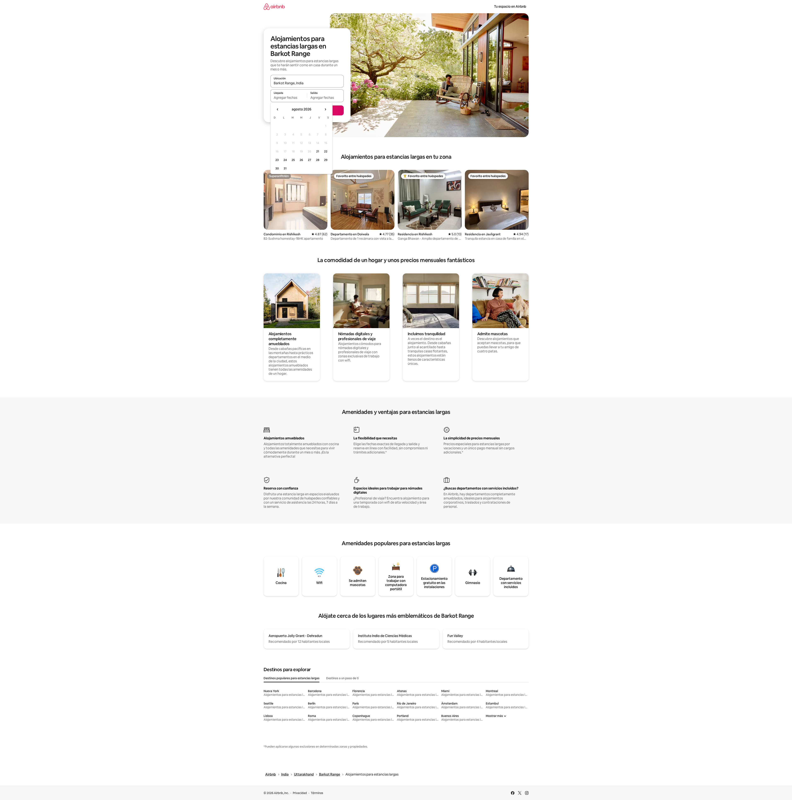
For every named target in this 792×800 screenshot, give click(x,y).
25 (293, 160)
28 (317, 160)
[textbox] (289, 97)
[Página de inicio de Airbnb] (274, 6)
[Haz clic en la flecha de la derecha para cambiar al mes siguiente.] (325, 109)
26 (301, 160)
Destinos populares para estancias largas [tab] (291, 678)
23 (277, 160)
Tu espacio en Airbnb (510, 6)
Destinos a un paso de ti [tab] (342, 678)
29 (325, 160)
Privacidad (300, 793)
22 (325, 151)
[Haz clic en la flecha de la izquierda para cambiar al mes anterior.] (277, 109)
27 (309, 160)
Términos (317, 793)
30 (277, 168)
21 (317, 151)
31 (285, 168)
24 (285, 160)
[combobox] (307, 83)
